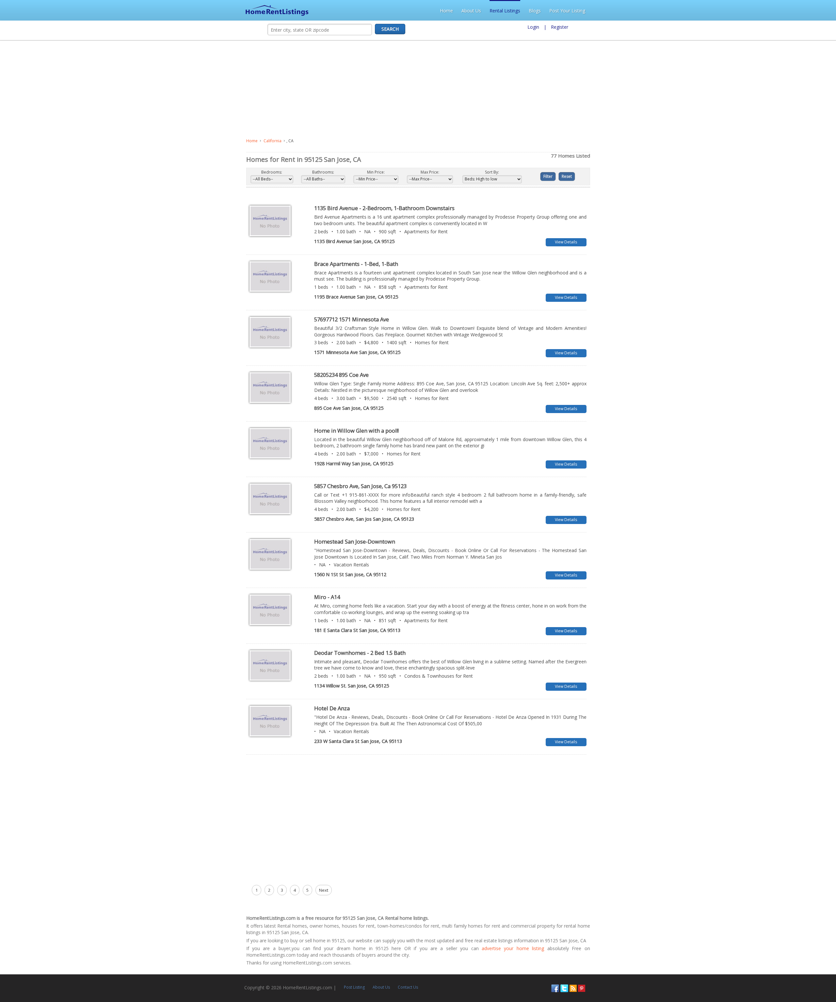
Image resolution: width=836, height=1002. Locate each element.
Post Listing (114, 910)
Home (690, 11)
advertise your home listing (227, 878)
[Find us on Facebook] (794, 911)
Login (533, 27)
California (26, 141)
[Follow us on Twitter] (804, 911)
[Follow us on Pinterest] (821, 911)
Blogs (779, 11)
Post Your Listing (811, 11)
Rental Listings (749, 11)
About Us (715, 11)
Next (77, 826)
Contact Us (168, 910)
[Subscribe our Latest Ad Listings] (812, 911)
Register (559, 27)
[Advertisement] (172, 89)
